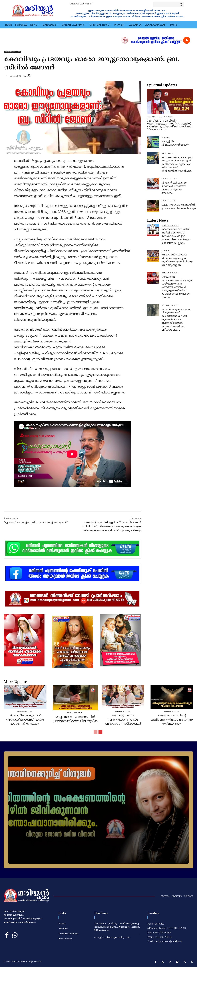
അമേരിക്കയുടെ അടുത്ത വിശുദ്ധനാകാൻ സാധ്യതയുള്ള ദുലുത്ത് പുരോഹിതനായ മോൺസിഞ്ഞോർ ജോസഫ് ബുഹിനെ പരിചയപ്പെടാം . (176, 320)
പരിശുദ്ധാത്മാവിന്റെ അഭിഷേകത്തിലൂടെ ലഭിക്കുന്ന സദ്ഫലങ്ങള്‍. (172, 720)
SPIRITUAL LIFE (12, 52)
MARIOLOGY (167, 153)
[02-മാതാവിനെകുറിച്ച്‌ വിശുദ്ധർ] (98, 810)
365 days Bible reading (160, 117)
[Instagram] (163, 962)
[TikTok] (170, 962)
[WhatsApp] (190, 77)
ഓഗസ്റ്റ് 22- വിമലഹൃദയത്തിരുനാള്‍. (112, 937)
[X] (176, 77)
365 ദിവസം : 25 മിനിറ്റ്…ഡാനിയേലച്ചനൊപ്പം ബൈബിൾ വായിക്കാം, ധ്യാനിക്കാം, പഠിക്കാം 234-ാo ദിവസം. (170, 125)
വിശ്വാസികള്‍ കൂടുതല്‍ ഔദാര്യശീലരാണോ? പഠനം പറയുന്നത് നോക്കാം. (25, 720)
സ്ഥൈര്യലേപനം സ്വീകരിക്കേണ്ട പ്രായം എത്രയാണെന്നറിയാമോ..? (123, 720)
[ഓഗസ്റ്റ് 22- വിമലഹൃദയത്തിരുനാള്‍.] (153, 142)
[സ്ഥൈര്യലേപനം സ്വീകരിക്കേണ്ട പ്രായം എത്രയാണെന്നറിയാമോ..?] (123, 697)
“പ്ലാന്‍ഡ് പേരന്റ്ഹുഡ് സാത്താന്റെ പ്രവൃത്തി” (36, 523)
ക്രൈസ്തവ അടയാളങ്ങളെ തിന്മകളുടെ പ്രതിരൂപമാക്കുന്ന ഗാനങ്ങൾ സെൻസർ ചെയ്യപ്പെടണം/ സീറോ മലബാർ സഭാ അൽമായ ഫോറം (177, 287)
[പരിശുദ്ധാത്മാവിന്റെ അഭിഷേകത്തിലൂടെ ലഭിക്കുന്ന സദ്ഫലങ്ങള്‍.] (172, 697)
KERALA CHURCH (170, 225)
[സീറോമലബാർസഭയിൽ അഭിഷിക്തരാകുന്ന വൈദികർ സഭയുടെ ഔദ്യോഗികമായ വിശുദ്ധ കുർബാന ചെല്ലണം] (153, 230)
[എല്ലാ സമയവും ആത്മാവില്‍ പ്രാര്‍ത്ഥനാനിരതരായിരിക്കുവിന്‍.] (153, 206)
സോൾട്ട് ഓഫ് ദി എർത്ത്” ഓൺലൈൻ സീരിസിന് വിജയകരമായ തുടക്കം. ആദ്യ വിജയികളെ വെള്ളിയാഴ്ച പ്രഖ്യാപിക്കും (111, 527)
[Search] (181, 4)
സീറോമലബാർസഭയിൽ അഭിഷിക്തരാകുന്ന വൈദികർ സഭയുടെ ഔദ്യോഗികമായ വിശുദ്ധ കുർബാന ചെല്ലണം (176, 236)
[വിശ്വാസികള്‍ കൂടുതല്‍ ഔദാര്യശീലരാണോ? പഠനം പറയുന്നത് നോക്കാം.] (153, 184)
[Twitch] (177, 962)
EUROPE (165, 251)
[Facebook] (169, 77)
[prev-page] (95, 732)
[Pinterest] (183, 77)
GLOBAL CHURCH (170, 305)
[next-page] (100, 732)
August (165, 137)
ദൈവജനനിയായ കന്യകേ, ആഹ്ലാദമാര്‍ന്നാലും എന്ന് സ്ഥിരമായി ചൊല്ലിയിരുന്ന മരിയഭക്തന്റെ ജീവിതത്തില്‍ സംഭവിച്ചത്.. (177, 164)
